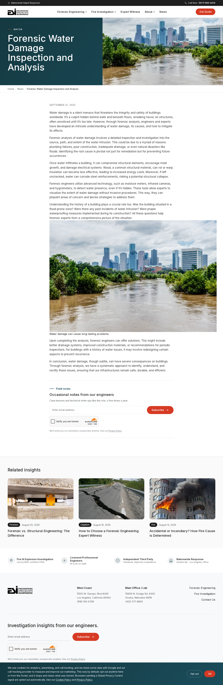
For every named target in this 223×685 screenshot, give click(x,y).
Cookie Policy (63, 679)
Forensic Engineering (70, 11)
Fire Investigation (102, 11)
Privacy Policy (114, 431)
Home (11, 88)
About (148, 11)
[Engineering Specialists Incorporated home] (18, 12)
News (163, 11)
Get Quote (205, 11)
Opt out (194, 673)
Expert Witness (130, 11)
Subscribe (158, 410)
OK (209, 673)
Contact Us (208, 599)
